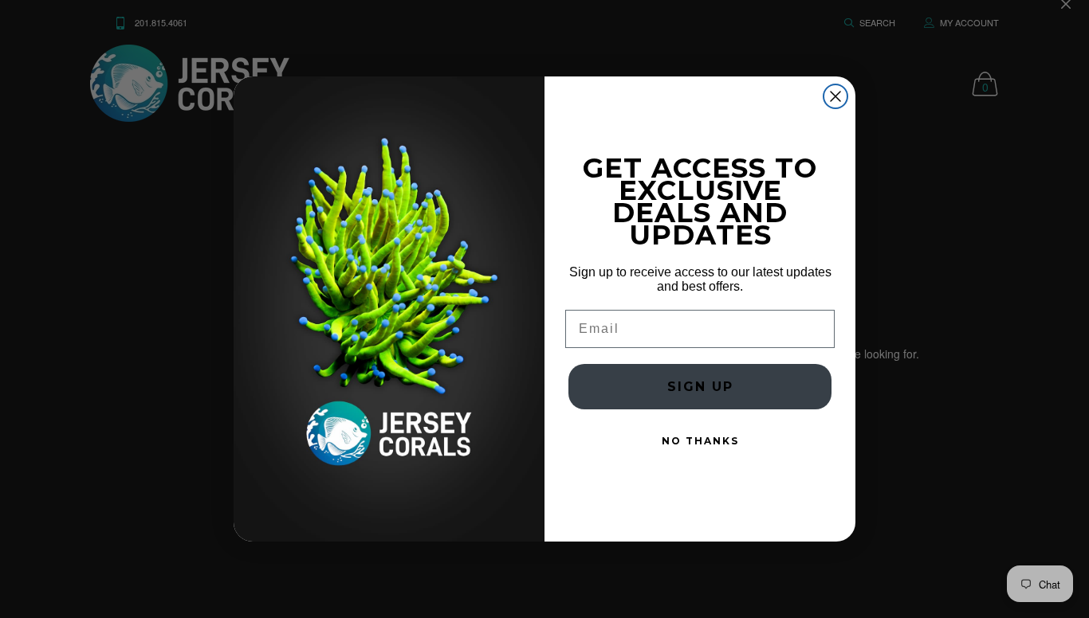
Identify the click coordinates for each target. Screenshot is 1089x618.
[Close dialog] (835, 96)
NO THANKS (700, 441)
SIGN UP (700, 386)
